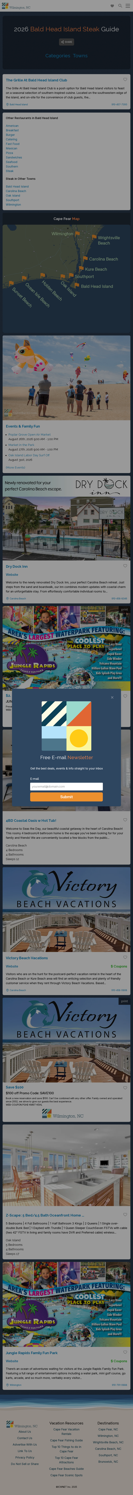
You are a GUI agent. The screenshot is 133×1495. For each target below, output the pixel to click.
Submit (66, 797)
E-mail (34, 778)
